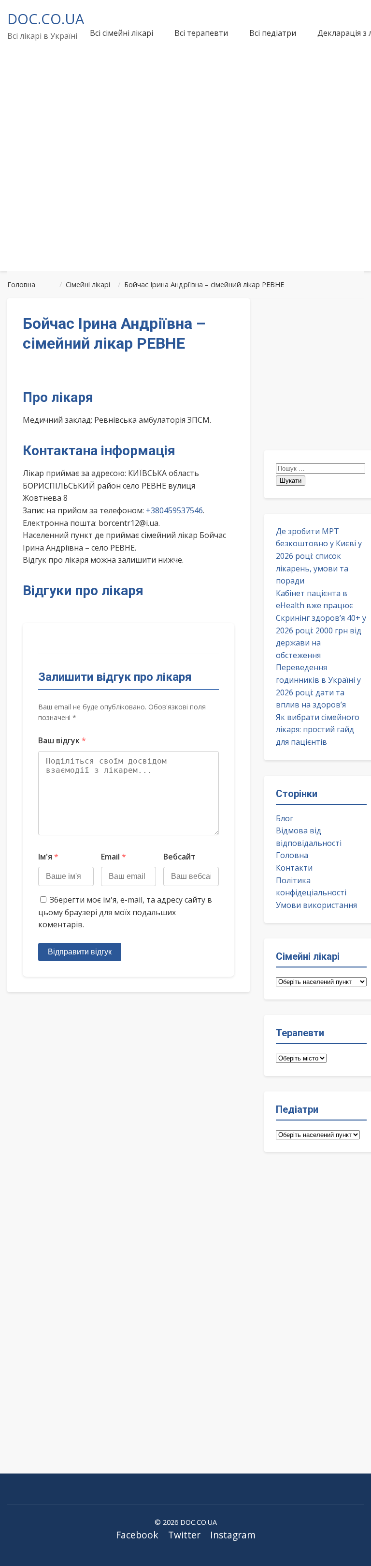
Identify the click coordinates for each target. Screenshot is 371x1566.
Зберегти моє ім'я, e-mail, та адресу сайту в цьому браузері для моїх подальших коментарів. (125, 912)
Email (113, 856)
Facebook (137, 1534)
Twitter (184, 1534)
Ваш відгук (62, 740)
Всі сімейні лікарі (121, 33)
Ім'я (48, 856)
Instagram (233, 1534)
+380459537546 (174, 510)
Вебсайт (179, 856)
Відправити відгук (80, 952)
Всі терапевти (201, 33)
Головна (292, 855)
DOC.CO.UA (45, 18)
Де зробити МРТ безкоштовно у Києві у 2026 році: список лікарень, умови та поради (319, 556)
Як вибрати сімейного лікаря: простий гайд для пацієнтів (317, 729)
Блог (284, 818)
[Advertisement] (185, 191)
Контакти (294, 867)
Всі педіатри (272, 33)
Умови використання (316, 905)
